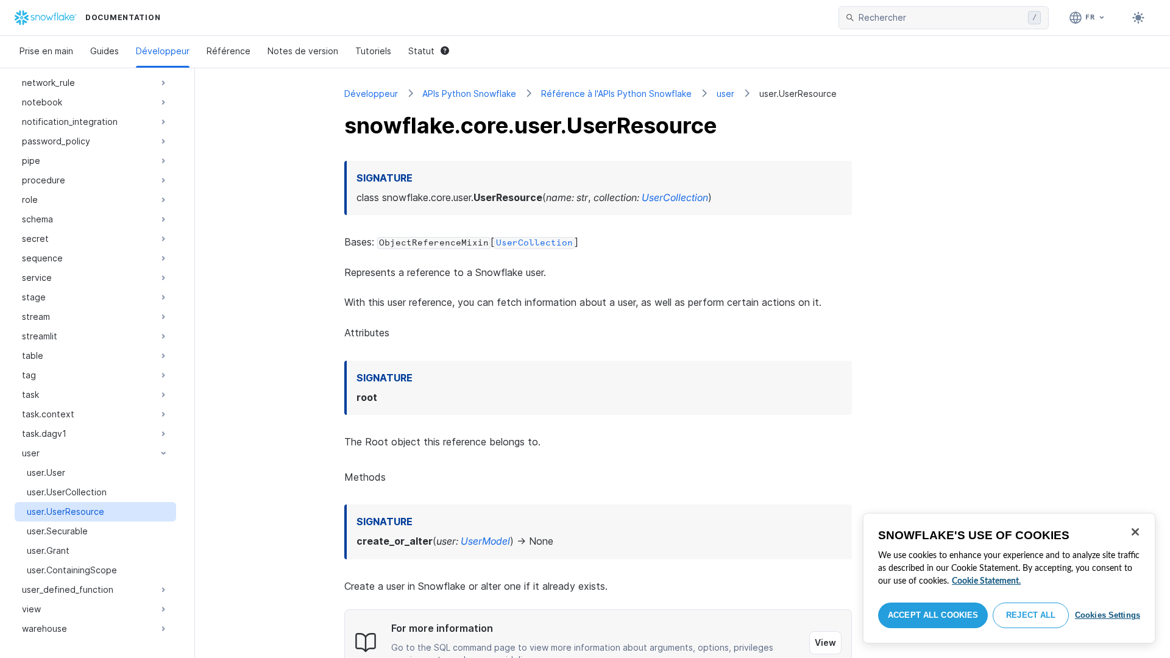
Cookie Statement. (986, 581)
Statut (421, 51)
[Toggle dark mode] (1138, 17)
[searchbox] (941, 18)
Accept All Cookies (933, 615)
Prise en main (46, 51)
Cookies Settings (1107, 615)
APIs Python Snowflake (469, 93)
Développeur (163, 51)
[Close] (1135, 531)
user (725, 93)
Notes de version (303, 51)
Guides (104, 51)
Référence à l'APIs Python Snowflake (616, 93)
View (825, 642)
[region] (1009, 578)
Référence (228, 51)
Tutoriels (373, 51)
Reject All (1030, 615)
